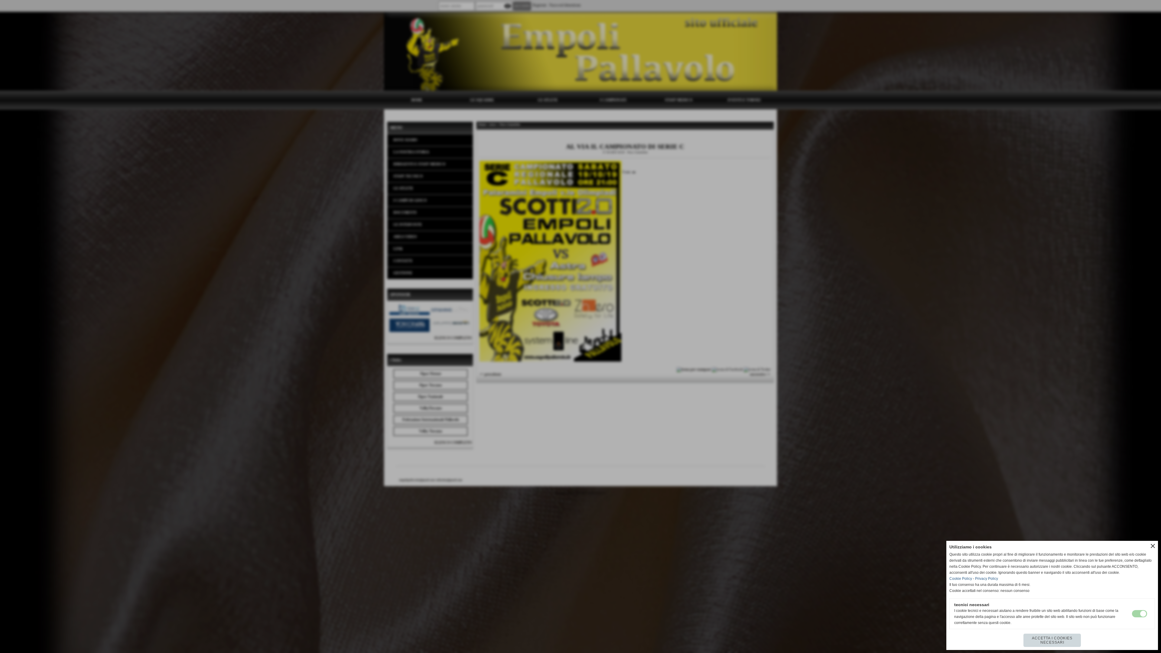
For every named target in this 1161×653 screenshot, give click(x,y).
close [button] (1152, 546)
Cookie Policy (960, 579)
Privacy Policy (986, 579)
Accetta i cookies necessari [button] (1052, 640)
